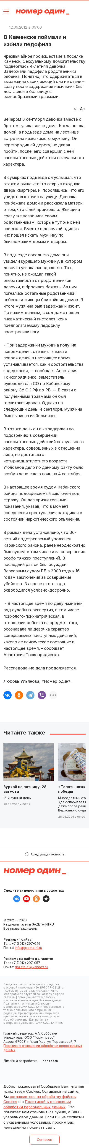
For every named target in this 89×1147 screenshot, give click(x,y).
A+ (83, 109)
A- (75, 109)
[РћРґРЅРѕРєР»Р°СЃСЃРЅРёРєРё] (19, 695)
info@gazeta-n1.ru (28, 948)
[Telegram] (30, 695)
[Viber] (42, 695)
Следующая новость (48, 854)
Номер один (42, 12)
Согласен (44, 1140)
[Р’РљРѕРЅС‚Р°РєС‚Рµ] (7, 695)
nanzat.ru (50, 1061)
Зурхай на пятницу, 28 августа (25, 789)
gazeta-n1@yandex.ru (31, 967)
